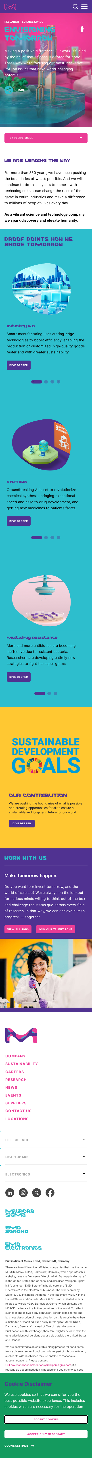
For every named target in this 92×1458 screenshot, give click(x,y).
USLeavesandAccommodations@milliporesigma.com (38, 1365)
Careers (14, 1072)
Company (15, 1056)
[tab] (46, 1138)
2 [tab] (46, 386)
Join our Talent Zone (56, 929)
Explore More (21, 138)
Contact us (18, 1111)
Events (13, 1095)
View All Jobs (18, 929)
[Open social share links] (8, 90)
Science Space (32, 21)
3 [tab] (52, 386)
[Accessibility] (82, 29)
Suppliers (16, 1103)
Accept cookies (46, 1419)
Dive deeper (18, 521)
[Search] (75, 6)
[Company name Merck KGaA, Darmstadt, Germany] (10, 7)
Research (11, 21)
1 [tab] (33, 386)
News (11, 1087)
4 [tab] (58, 386)
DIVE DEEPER (18, 365)
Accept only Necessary (46, 1434)
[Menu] (84, 6)
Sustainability (21, 1064)
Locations (17, 1119)
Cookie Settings (16, 1445)
